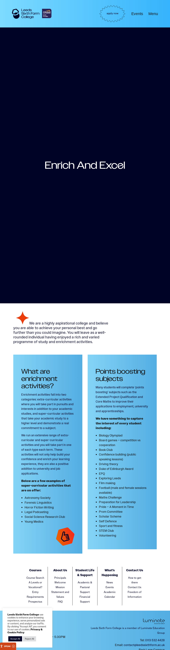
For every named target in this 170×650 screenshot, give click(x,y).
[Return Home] (25, 14)
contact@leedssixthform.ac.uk (144, 645)
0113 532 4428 (155, 640)
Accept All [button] (15, 638)
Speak (7, 646)
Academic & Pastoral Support (85, 587)
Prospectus (35, 601)
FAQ (60, 601)
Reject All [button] (29, 638)
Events (137, 14)
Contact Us (134, 587)
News (109, 582)
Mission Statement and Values (60, 592)
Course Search (35, 578)
